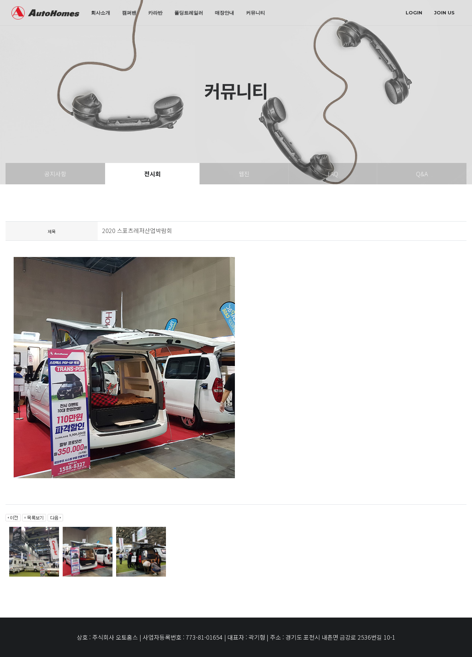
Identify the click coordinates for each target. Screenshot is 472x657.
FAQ (332, 173)
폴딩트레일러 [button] (188, 12)
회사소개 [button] (100, 12)
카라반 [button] (155, 12)
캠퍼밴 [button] (129, 12)
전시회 (152, 173)
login (414, 12)
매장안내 (224, 12)
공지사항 (55, 173)
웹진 (244, 173)
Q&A (422, 173)
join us (444, 12)
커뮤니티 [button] (255, 12)
